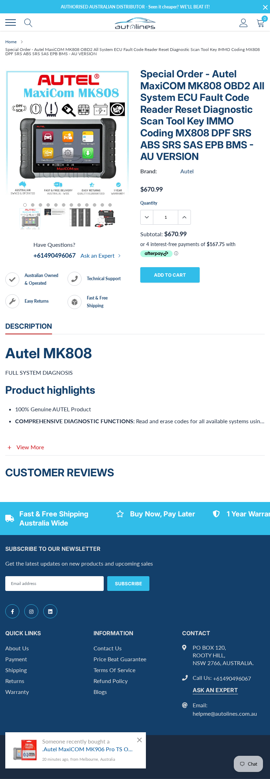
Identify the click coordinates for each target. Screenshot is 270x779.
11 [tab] (102, 205)
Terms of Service (114, 670)
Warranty (17, 691)
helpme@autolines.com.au (225, 713)
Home (11, 41)
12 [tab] (110, 205)
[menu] (10, 22)
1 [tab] (25, 205)
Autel (187, 171)
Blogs (100, 691)
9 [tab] (87, 205)
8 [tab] (79, 205)
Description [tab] (28, 326)
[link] (12, 611)
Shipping (16, 670)
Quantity (148, 203)
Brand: (148, 171)
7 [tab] (71, 205)
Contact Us (108, 648)
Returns (14, 680)
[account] (243, 22)
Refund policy (111, 680)
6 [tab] (63, 205)
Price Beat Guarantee (120, 659)
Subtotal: (151, 234)
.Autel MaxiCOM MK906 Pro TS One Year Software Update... (88, 749)
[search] (28, 22)
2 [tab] (32, 205)
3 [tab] (40, 205)
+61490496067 (54, 255)
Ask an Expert (98, 255)
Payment (16, 659)
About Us (17, 648)
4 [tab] (48, 205)
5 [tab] (56, 205)
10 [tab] (94, 205)
